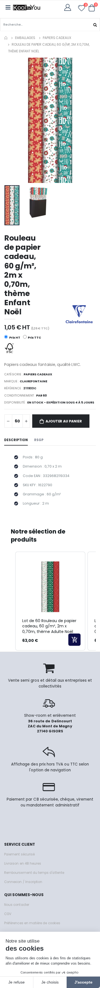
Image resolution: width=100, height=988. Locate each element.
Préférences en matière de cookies (32, 923)
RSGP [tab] (39, 440)
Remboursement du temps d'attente (34, 872)
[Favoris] (81, 9)
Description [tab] (16, 440)
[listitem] (50, 601)
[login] (69, 7)
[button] (91, 8)
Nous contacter (16, 905)
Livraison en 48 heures (22, 863)
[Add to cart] (74, 640)
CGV (7, 914)
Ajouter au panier (64, 421)
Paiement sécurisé (19, 854)
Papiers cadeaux (57, 37)
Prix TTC (34, 338)
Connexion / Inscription (23, 882)
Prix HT (14, 338)
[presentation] (12, 120)
